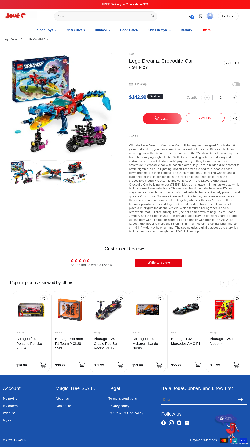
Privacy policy (118, 406)
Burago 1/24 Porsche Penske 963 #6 (29, 343)
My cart (8, 420)
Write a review (159, 262)
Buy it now (205, 117)
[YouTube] (179, 422)
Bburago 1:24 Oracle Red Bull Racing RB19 (106, 343)
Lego (131, 54)
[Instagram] (171, 422)
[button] (237, 63)
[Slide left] (224, 283)
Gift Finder (228, 16)
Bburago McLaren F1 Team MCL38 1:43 (69, 343)
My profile (10, 398)
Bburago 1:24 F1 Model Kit (223, 341)
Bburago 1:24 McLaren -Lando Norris (145, 343)
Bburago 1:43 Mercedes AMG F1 (185, 341)
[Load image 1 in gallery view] (22, 172)
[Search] (152, 16)
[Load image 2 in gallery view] (48, 172)
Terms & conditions (122, 398)
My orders (10, 406)
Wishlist (9, 413)
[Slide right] (236, 283)
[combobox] (105, 16)
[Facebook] (163, 422)
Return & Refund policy (125, 413)
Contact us (64, 406)
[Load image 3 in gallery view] (75, 172)
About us (62, 398)
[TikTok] (187, 422)
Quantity (192, 97)
